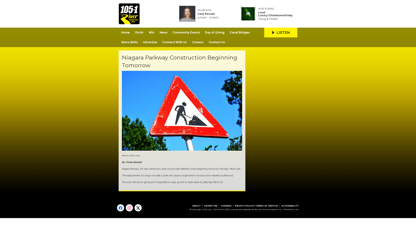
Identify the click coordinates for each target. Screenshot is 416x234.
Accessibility (290, 206)
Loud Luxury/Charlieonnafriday (275, 14)
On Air (139, 32)
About (196, 206)
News (164, 32)
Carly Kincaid (206, 14)
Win (151, 32)
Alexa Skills (129, 42)
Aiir (297, 209)
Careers (197, 42)
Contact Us (217, 42)
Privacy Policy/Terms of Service (256, 206)
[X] (138, 207)
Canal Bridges (240, 32)
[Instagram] (129, 207)
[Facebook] (120, 207)
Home (125, 32)
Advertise (150, 42)
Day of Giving (214, 32)
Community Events (186, 32)
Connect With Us (174, 42)
